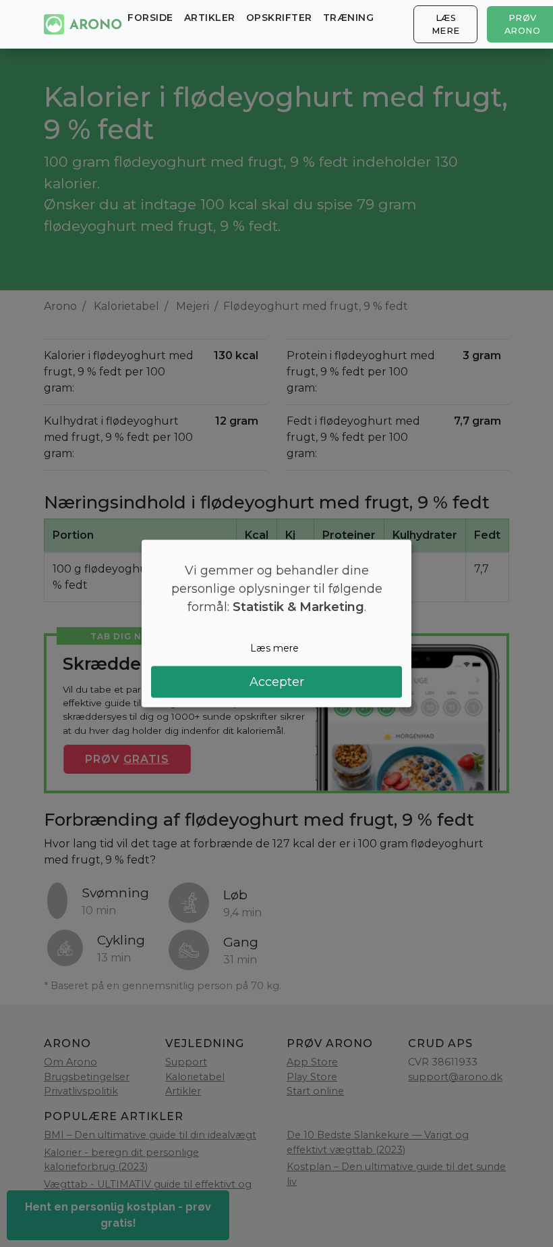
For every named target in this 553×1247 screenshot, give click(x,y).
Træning (348, 17)
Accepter (277, 681)
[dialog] (276, 623)
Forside (150, 17)
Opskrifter (279, 17)
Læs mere (446, 24)
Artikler (209, 17)
